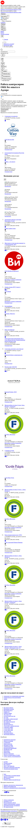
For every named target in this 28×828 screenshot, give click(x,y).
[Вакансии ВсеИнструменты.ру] (15, 260)
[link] (3, 28)
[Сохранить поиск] (2, 59)
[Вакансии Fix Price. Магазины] (15, 424)
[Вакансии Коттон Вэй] (15, 130)
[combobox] (8, 51)
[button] (2, 31)
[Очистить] (3, 55)
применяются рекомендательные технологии (14, 810)
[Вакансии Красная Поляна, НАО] (15, 381)
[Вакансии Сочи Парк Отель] (15, 467)
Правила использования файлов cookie (11, 12)
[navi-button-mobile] (2, 36)
